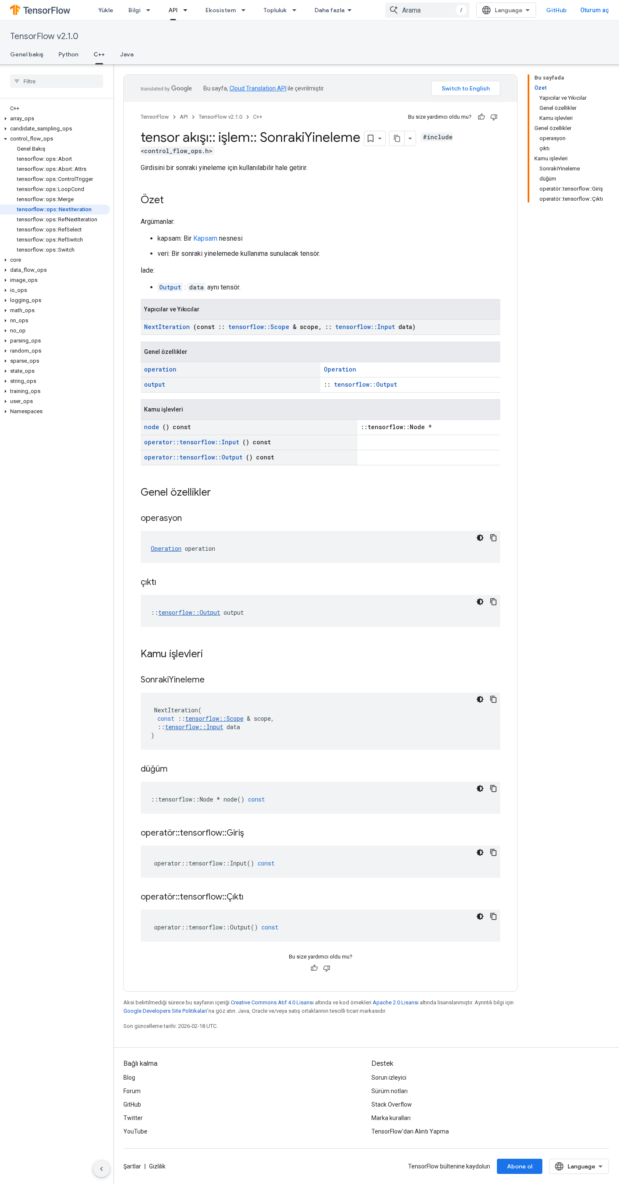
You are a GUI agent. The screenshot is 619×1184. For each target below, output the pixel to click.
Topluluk (275, 10)
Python (68, 54)
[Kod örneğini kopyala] (493, 537)
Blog (129, 1077)
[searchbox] (56, 81)
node (151, 427)
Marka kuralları (391, 1118)
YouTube (135, 1131)
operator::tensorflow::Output (193, 457)
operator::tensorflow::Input (191, 442)
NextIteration (167, 327)
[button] (55, 119)
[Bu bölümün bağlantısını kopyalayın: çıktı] (166, 583)
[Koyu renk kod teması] (480, 537)
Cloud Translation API (257, 88)
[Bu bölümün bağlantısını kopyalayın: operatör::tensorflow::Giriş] (254, 833)
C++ (99, 54)
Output (170, 287)
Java (126, 54)
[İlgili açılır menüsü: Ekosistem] (246, 10)
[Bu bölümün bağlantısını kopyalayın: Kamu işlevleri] (213, 655)
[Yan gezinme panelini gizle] (101, 1168)
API (173, 10)
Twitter (133, 1118)
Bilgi (134, 10)
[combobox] (427, 10)
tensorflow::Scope (258, 327)
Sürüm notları (389, 1091)
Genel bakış (26, 54)
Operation (340, 369)
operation (160, 369)
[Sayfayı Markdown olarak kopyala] (397, 138)
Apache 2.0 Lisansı (396, 1002)
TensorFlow (155, 117)
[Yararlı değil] (494, 117)
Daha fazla (329, 10)
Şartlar (132, 1166)
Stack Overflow (391, 1104)
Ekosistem (220, 10)
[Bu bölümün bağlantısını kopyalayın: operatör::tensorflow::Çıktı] (253, 897)
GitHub (556, 10)
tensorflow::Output (365, 384)
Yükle (105, 10)
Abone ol (519, 1166)
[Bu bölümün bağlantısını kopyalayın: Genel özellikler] (221, 493)
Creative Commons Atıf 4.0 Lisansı (272, 1002)
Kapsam (205, 238)
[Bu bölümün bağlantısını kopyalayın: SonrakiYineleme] (215, 680)
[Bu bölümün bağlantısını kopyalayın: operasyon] (192, 519)
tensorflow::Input (365, 327)
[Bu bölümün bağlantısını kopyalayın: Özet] (172, 201)
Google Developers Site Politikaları (165, 1011)
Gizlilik (157, 1166)
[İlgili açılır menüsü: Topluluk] (297, 10)
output (154, 384)
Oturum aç (594, 10)
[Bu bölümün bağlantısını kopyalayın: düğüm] (178, 770)
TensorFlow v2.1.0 (44, 36)
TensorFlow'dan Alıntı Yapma (410, 1131)
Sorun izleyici (388, 1077)
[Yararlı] (481, 117)
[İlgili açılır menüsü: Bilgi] (151, 10)
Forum (132, 1091)
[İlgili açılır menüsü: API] (188, 10)
